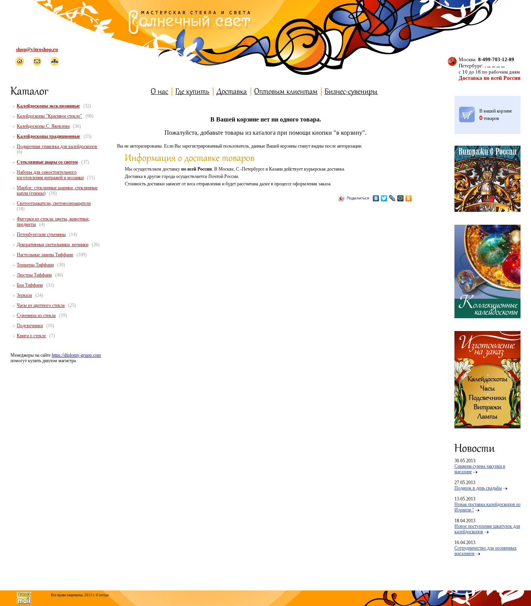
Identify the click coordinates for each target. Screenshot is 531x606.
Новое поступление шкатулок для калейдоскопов (487, 528)
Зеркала (24, 295)
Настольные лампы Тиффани (45, 254)
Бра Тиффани (30, 285)
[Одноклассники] (409, 198)
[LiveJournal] (392, 198)
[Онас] (159, 91)
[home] (19, 61)
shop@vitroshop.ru (37, 49)
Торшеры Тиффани (35, 265)
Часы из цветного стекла (41, 305)
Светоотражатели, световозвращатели (54, 203)
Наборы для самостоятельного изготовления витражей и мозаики (50, 174)
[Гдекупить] (192, 91)
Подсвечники (30, 325)
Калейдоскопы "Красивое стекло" (49, 116)
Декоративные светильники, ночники (52, 244)
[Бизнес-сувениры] (351, 91)
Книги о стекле (31, 335)
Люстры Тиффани (34, 275)
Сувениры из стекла (36, 315)
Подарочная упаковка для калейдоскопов (57, 146)
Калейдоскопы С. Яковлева (43, 126)
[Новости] (474, 447)
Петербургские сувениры (41, 234)
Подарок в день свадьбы (478, 488)
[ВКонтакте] (376, 198)
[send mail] (37, 61)
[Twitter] (384, 198)
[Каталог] (29, 90)
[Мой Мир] (401, 198)
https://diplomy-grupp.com (76, 355)
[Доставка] (232, 91)
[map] (54, 61)
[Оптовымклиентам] (286, 91)
